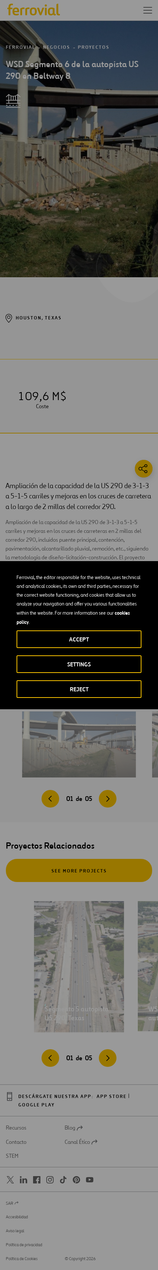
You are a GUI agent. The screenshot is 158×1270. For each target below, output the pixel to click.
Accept (79, 639)
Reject (79, 689)
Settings (79, 664)
